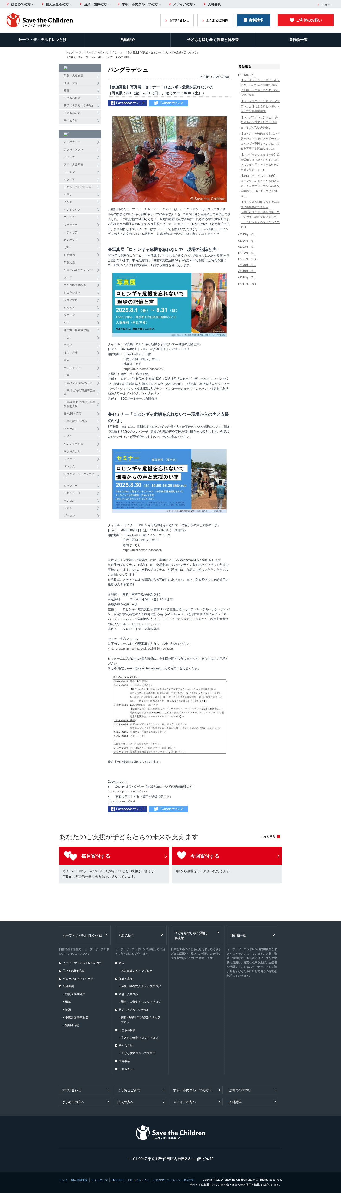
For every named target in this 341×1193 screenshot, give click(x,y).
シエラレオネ (72, 292)
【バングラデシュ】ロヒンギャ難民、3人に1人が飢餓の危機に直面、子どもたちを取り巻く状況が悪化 (260, 88)
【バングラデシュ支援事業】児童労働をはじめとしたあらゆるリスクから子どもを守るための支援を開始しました (260, 162)
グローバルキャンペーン (79, 270)
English (326, 4)
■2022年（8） (247, 253)
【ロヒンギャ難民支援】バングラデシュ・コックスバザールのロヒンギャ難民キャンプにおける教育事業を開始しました (260, 141)
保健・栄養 (71, 83)
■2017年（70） (247, 283)
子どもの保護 (72, 98)
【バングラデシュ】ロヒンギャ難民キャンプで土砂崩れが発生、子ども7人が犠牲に (260, 122)
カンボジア (71, 239)
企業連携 (69, 254)
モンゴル (69, 500)
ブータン (69, 515)
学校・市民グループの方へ (141, 4)
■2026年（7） (247, 75)
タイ (66, 322)
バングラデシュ (113, 52)
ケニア (68, 277)
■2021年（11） (247, 259)
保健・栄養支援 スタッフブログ (141, 986)
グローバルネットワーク (78, 978)
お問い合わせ (179, 20)
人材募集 (214, 4)
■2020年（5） (247, 265)
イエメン (69, 172)
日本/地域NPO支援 (75, 421)
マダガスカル (72, 451)
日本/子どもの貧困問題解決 (79, 392)
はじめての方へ (22, 4)
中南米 (68, 345)
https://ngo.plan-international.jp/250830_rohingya (140, 648)
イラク (68, 194)
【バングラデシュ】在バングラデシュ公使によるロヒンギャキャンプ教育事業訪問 (260, 106)
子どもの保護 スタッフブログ (139, 1037)
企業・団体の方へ (97, 4)
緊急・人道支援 (73, 75)
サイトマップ (99, 1180)
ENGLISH (117, 1180)
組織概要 (68, 986)
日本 (66, 375)
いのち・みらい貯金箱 (78, 187)
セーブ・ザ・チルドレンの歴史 (82, 963)
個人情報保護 (79, 1180)
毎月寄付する (95, 856)
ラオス (68, 508)
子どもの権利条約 (74, 970)
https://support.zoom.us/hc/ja (127, 791)
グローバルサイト (138, 1180)
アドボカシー (72, 141)
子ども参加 (71, 120)
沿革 (68, 1001)
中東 (66, 337)
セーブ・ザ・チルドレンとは (42, 40)
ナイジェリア (72, 368)
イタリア (69, 179)
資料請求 (256, 20)
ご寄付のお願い (309, 20)
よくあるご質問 (217, 20)
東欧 (66, 360)
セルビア (69, 307)
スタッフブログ (93, 52)
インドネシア (72, 209)
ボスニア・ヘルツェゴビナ (79, 476)
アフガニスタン (73, 149)
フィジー (69, 459)
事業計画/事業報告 (76, 1017)
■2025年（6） (247, 234)
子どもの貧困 (72, 113)
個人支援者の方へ (59, 4)
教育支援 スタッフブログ (136, 970)
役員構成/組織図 (75, 994)
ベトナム (69, 466)
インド (68, 202)
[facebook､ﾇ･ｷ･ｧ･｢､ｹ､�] (127, 104)
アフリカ (69, 156)
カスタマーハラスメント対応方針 (174, 1180)
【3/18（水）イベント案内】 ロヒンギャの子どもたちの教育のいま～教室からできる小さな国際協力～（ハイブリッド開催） (260, 185)
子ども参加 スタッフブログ (138, 1053)
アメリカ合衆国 (73, 164)
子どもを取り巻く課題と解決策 (213, 40)
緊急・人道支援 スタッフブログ (141, 1001)
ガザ (66, 247)
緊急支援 (69, 262)
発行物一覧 (238, 935)
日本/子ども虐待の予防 (78, 383)
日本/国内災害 (72, 413)
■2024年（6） (247, 240)
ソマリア (69, 315)
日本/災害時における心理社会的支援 (79, 404)
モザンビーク (72, 493)
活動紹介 (127, 40)
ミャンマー (71, 485)
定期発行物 (72, 1025)
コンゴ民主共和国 (75, 285)
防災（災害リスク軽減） (79, 105)
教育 (66, 90)
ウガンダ (69, 217)
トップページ (73, 52)
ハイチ (68, 436)
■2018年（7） (247, 277)
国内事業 (124, 1061)
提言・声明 (71, 352)
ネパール (69, 428)
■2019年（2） (247, 271)
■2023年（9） (247, 246)
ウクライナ (71, 224)
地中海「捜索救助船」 (78, 330)
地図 (68, 1009)
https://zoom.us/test (121, 801)
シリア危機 (71, 300)
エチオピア (71, 232)
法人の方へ (125, 1102)
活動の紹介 (126, 935)
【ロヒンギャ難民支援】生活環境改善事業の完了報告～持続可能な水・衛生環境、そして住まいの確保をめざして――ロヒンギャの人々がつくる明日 (260, 214)
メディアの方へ (184, 4)
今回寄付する (204, 856)
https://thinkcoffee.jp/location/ (144, 369)
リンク (63, 1180)
